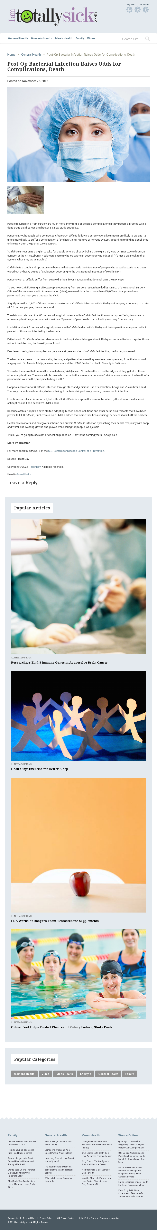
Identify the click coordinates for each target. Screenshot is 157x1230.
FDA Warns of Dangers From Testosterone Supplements (55, 921)
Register (131, 4)
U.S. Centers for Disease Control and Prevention (76, 450)
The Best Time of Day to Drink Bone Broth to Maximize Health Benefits (59, 1170)
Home (11, 54)
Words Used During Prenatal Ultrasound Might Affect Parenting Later (21, 1173)
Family (79, 38)
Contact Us (144, 4)
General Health (18, 38)
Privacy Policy (46, 1218)
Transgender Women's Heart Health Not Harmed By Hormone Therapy (97, 1144)
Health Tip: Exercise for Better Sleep (39, 769)
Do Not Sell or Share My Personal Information (99, 1218)
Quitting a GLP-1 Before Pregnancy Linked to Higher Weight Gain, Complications (131, 1144)
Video (91, 38)
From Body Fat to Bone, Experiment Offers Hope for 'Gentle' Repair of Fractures (131, 1193)
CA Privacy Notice (65, 1218)
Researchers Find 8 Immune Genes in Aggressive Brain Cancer (59, 662)
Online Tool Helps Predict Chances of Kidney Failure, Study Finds (61, 1027)
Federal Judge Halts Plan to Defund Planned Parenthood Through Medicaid (21, 1161)
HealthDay (34, 466)
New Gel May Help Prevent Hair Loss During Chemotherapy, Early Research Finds (96, 1181)
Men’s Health (63, 38)
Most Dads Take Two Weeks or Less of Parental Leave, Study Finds (22, 1184)
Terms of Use (29, 1218)
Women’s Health (41, 38)
